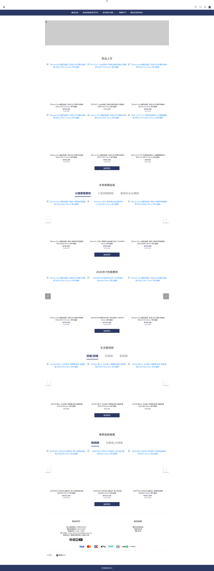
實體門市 (122, 12)
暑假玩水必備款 (129, 193)
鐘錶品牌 (74, 12)
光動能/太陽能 (114, 442)
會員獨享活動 (108, 12)
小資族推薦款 (106, 193)
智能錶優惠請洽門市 (90, 12)
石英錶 (109, 356)
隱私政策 (138, 531)
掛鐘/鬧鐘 (92, 356)
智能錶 (124, 356)
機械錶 (95, 442)
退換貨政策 (138, 529)
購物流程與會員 (137, 12)
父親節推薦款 (83, 193)
